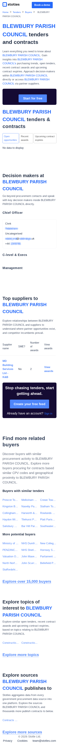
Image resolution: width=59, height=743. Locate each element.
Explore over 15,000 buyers (27, 581)
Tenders (17, 12)
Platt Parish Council (48, 519)
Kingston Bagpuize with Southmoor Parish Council (11, 506)
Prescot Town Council (11, 499)
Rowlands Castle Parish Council (48, 513)
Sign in (48, 413)
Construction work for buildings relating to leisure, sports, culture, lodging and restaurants (11, 642)
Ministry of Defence (11, 543)
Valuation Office (11, 556)
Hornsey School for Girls (48, 549)
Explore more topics (21, 655)
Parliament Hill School (48, 556)
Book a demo (42, 5)
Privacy (7, 740)
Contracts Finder (11, 720)
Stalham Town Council (48, 506)
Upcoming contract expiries (45, 138)
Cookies (22, 740)
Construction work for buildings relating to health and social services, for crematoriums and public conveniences (29, 642)
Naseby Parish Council (29, 506)
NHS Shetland (29, 549)
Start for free (32, 98)
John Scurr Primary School (29, 563)
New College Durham (48, 543)
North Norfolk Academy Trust (11, 563)
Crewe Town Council (48, 499)
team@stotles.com (44, 740)
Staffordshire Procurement (11, 569)
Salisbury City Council (11, 526)
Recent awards (24, 138)
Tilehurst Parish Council (29, 519)
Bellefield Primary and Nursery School (48, 563)
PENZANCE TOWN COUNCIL (11, 549)
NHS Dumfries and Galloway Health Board (29, 543)
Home (5, 12)
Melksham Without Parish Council (29, 499)
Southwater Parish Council (48, 526)
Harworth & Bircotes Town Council (29, 513)
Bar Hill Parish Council (29, 526)
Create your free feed (29, 404)
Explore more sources (22, 732)
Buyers (28, 12)
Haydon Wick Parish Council (11, 519)
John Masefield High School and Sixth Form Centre (29, 556)
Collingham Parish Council (11, 513)
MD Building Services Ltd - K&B (8, 369)
